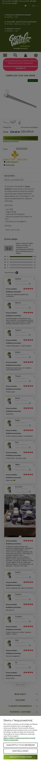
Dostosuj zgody (20, 751)
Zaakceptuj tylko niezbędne (20, 745)
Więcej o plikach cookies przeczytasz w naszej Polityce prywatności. (19, 739)
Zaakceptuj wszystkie (20, 757)
